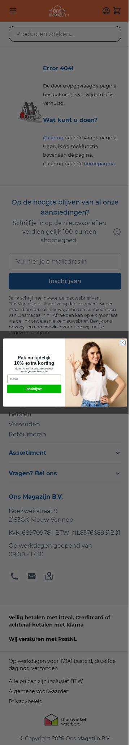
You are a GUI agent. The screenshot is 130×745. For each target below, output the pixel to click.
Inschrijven (34, 389)
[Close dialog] (122, 342)
